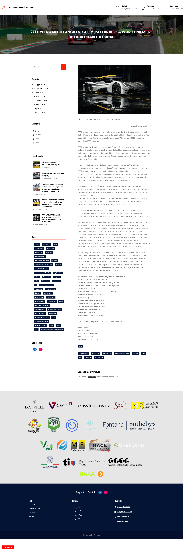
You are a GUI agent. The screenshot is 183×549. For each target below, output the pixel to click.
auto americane (40, 257)
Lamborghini (48, 293)
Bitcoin (54, 261)
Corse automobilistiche (42, 273)
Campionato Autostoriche (43, 265)
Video (51, 325)
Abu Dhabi (50, 249)
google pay (38, 289)
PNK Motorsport (40, 309)
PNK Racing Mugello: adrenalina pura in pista (51, 163)
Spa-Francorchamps (41, 321)
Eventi (37, 139)
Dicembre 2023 (40, 100)
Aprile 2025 (38, 92)
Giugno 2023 (39, 112)
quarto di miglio (40, 313)
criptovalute (58, 273)
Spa (53, 317)
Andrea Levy (107, 353)
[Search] (63, 67)
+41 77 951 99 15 (153, 9)
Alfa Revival (38, 253)
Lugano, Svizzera (176, 9)
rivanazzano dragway (42, 317)
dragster (57, 277)
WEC (36, 330)
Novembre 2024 (41, 96)
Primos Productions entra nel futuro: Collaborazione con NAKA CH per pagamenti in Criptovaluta (53, 203)
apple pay (49, 253)
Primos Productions (21, 7)
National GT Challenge (42, 305)
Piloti (37, 143)
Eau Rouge (45, 281)
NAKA (61, 301)
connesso (92, 377)
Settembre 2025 (41, 88)
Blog (37, 131)
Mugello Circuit (39, 301)
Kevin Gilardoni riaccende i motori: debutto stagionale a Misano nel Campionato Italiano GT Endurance (53, 188)
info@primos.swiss (129, 9)
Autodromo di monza (42, 261)
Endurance (56, 281)
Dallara (37, 277)
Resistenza (52, 313)
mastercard (51, 297)
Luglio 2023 (38, 108)
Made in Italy (39, 297)
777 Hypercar (39, 249)
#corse (37, 244)
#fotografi (46, 244)
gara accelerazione (46, 285)
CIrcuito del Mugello (41, 269)
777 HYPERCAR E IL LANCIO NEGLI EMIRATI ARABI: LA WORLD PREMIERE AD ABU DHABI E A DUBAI (52, 218)
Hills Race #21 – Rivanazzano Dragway (53, 174)
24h (55, 244)
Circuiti (38, 135)
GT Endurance (50, 289)
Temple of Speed (40, 325)
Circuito (58, 265)
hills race (37, 293)
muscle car (52, 301)
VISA (58, 325)
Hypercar (88, 357)
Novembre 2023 (40, 104)
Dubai (36, 281)
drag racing (46, 277)
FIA (35, 285)
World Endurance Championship (52, 330)
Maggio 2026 (39, 84)
